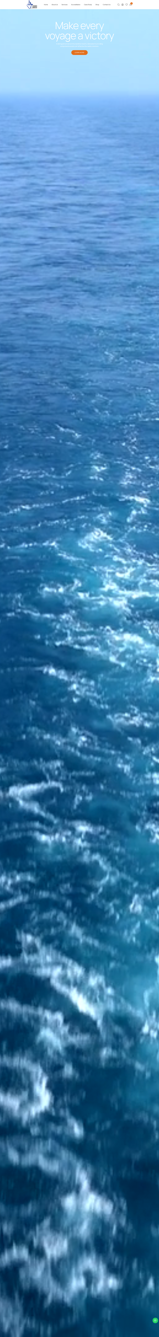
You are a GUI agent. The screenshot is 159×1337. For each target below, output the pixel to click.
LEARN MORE (79, 53)
